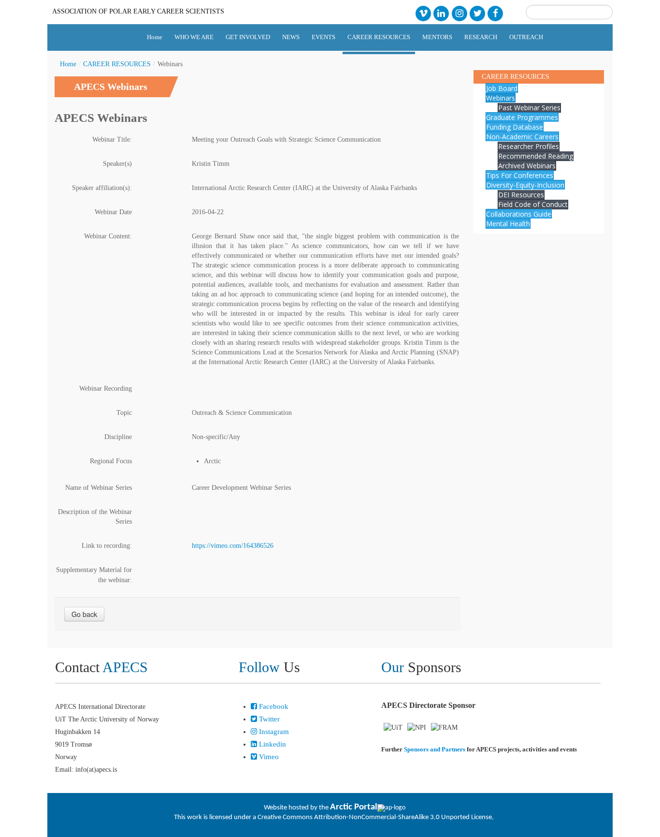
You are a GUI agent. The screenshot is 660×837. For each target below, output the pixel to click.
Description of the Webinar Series (95, 516)
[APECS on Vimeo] (423, 12)
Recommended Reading (535, 156)
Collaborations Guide (518, 214)
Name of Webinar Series (98, 487)
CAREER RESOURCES (117, 64)
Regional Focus (111, 461)
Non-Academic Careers (522, 136)
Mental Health (508, 223)
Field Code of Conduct (533, 204)
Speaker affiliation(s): (102, 187)
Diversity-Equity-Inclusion (525, 185)
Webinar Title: (112, 139)
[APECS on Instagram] (459, 12)
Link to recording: (107, 545)
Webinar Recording (105, 388)
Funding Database (514, 127)
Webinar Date (113, 212)
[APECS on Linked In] (441, 12)
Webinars (500, 98)
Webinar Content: (108, 236)
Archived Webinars (527, 165)
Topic (124, 412)
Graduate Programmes (522, 117)
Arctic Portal (353, 807)
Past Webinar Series (529, 107)
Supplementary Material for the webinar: (94, 575)
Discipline (118, 437)
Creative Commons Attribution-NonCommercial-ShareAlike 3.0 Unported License (375, 817)
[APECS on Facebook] (495, 12)
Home (68, 64)
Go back (84, 614)
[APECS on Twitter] (477, 12)
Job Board (501, 88)
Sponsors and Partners (434, 749)
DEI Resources (521, 194)
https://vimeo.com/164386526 (232, 545)
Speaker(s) (117, 163)
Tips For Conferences (519, 175)
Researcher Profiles (528, 146)
